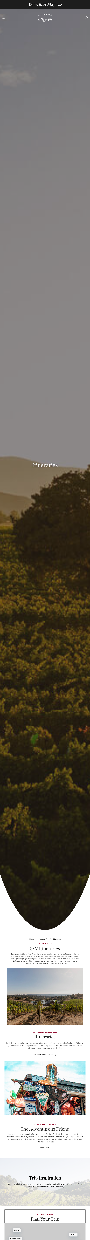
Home (31, 939)
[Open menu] (3, 17)
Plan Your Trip (44, 939)
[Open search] (86, 18)
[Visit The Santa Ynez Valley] (45, 18)
